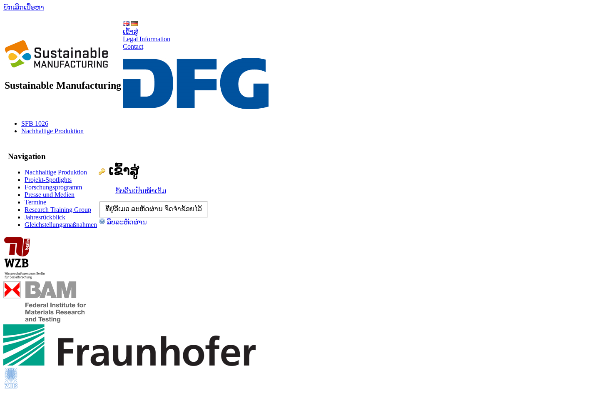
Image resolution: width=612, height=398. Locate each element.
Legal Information (146, 38)
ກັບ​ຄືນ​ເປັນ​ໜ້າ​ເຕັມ (140, 190)
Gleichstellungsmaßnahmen (61, 224)
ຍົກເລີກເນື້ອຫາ (23, 7)
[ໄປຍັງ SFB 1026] (56, 63)
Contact (133, 46)
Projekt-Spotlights (48, 179)
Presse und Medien (50, 194)
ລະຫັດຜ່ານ (147, 208)
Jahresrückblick (45, 217)
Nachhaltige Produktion (52, 130)
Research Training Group (58, 209)
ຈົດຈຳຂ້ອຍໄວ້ (183, 208)
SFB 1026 (34, 123)
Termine (35, 202)
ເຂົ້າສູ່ (130, 31)
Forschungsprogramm (53, 187)
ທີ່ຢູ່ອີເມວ (117, 208)
